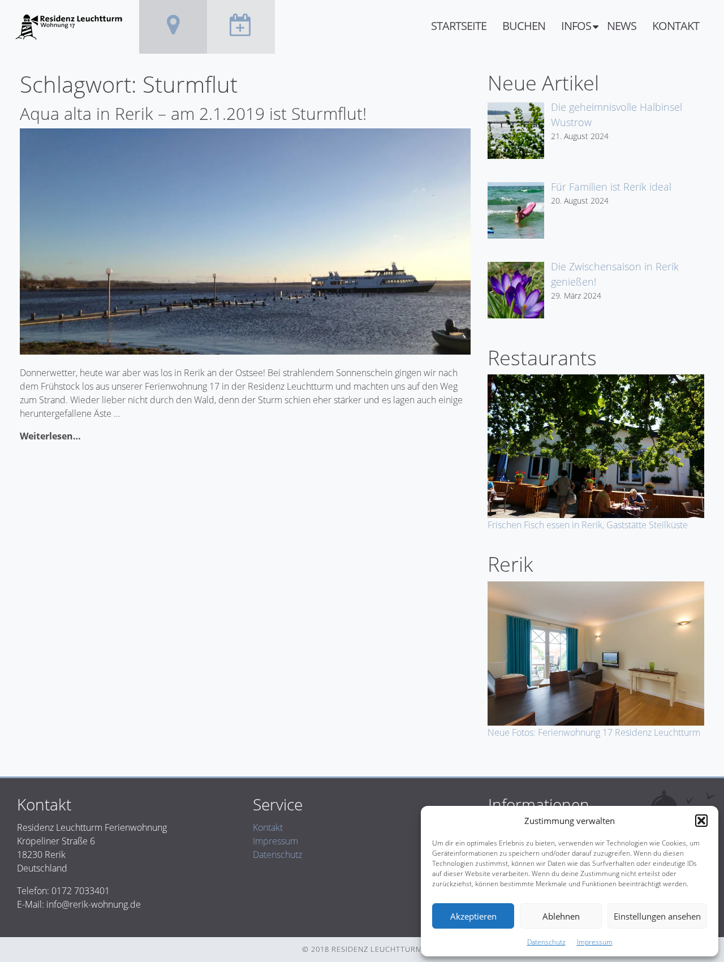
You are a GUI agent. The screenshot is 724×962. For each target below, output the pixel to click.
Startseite (458, 25)
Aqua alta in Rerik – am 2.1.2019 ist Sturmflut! (193, 113)
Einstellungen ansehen (657, 916)
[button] (701, 820)
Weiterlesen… (50, 436)
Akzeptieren (473, 916)
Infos (576, 25)
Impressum (595, 942)
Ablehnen (561, 916)
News (621, 25)
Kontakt (675, 25)
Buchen (523, 25)
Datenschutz (546, 942)
